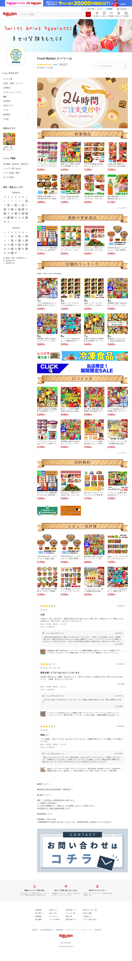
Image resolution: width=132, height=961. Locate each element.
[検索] (88, 14)
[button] (123, 9)
